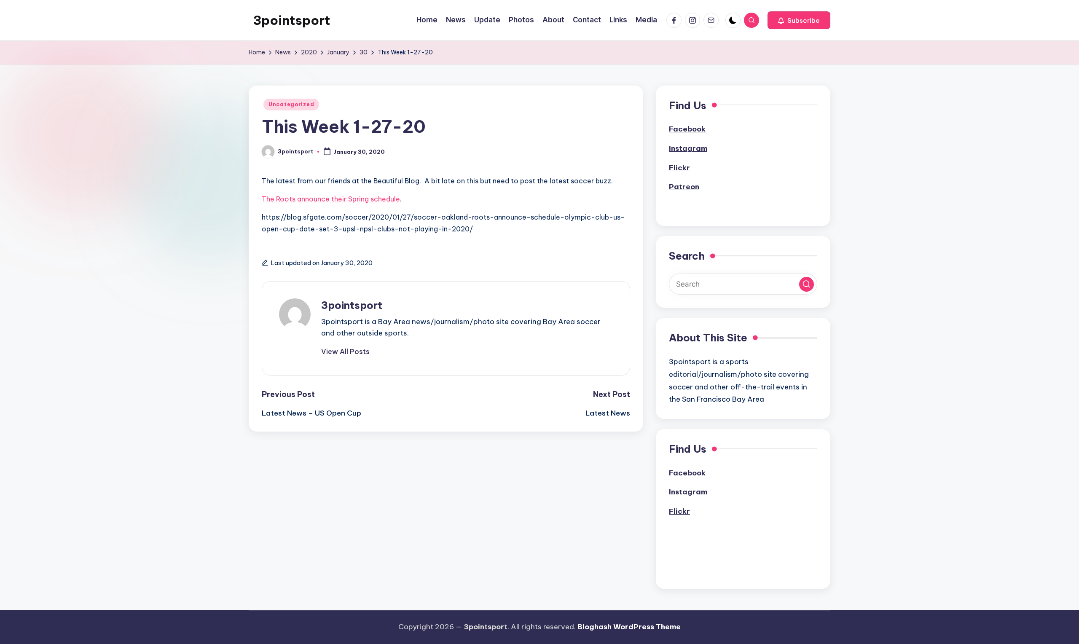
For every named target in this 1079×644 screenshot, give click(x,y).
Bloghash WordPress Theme (629, 626)
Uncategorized (291, 104)
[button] (799, 20)
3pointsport (291, 20)
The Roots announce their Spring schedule (331, 199)
